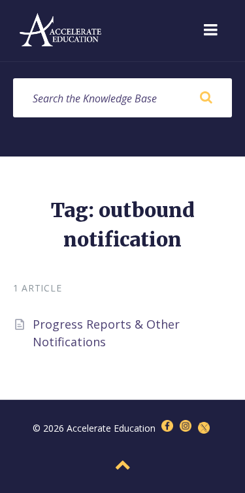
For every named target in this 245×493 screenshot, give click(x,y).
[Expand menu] (210, 31)
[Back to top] (123, 465)
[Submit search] (205, 98)
